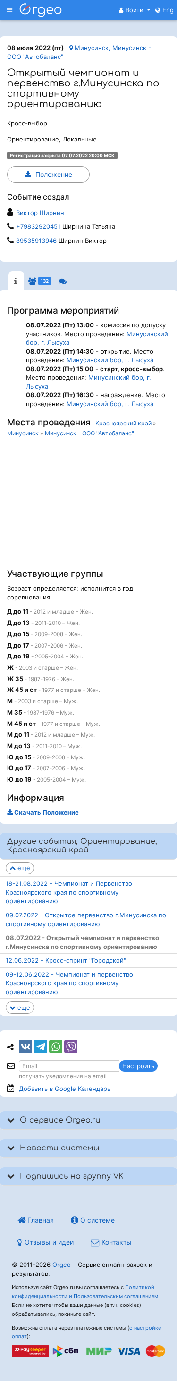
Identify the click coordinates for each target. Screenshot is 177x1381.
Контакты (116, 1242)
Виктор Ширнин (40, 212)
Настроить (138, 1066)
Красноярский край (123, 423)
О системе (96, 1220)
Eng (167, 10)
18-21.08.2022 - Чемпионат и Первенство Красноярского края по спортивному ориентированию (69, 892)
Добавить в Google (64, 1088)
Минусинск (23, 433)
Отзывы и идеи (48, 1242)
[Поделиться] (25, 1046)
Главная (39, 1220)
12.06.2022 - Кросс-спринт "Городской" (66, 960)
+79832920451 (38, 226)
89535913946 (36, 240)
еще (23, 868)
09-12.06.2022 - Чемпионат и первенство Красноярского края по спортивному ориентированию (69, 983)
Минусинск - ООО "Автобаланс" (89, 433)
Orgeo (61, 1264)
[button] (135, 10)
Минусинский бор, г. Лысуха (110, 360)
